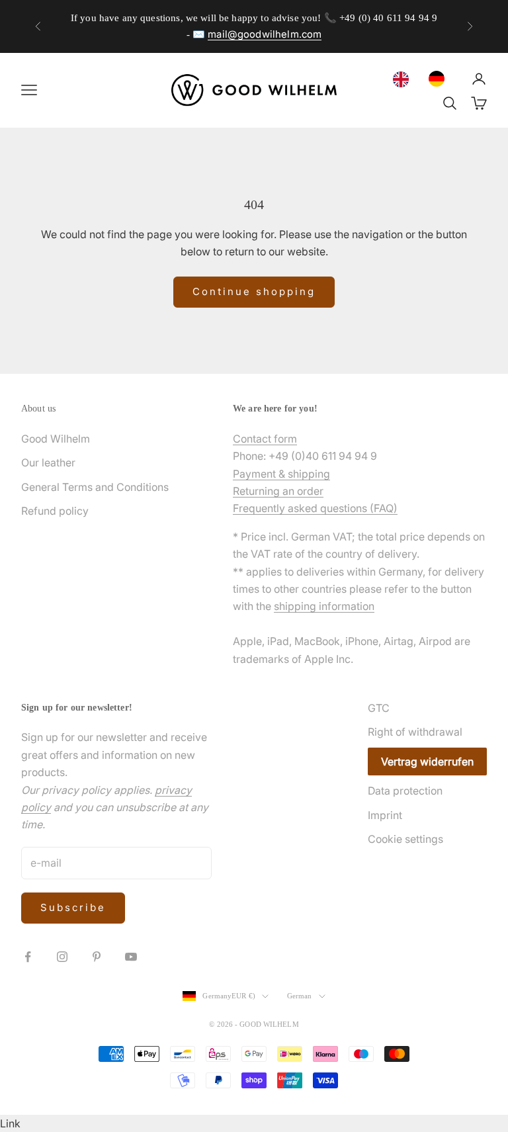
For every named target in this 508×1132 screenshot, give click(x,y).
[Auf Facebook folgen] (27, 956)
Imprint (385, 815)
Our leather (48, 462)
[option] (440, 79)
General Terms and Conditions (95, 487)
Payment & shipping (281, 473)
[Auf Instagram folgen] (62, 956)
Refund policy (55, 510)
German (299, 996)
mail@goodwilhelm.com (264, 34)
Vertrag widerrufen (427, 761)
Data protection (405, 790)
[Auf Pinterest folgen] (96, 956)
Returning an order (278, 491)
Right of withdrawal (415, 731)
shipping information (324, 606)
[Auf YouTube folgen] (131, 956)
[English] (404, 79)
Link (10, 1123)
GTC (379, 708)
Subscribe (73, 907)
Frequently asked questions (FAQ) (315, 508)
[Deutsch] (440, 79)
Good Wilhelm (55, 438)
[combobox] (404, 79)
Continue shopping (254, 291)
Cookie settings (405, 839)
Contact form (265, 438)
